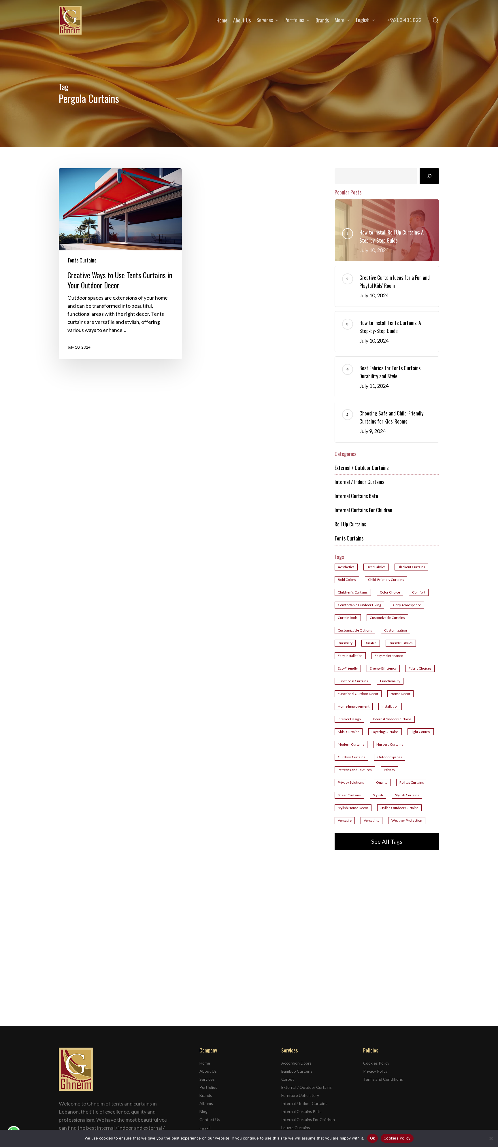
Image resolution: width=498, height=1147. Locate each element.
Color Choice (390, 592)
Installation (390, 706)
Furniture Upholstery (300, 1095)
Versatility (371, 820)
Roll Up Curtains (350, 524)
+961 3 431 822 (404, 20)
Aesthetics (346, 567)
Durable (371, 643)
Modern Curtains (351, 744)
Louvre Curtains (295, 1127)
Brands (205, 1095)
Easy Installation (350, 655)
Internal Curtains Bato (356, 496)
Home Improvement (353, 706)
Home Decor (400, 693)
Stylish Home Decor (353, 808)
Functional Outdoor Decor (358, 693)
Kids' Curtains (348, 732)
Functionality (390, 681)
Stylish (378, 795)
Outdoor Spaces (389, 757)
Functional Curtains (353, 681)
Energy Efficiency (383, 668)
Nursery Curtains (389, 744)
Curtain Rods (348, 617)
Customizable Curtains (387, 617)
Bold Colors (347, 579)
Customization (395, 630)
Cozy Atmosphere (407, 605)
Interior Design (349, 719)
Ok (372, 1138)
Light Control (421, 732)
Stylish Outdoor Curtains (399, 808)
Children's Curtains (353, 592)
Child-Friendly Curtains (386, 579)
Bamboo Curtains (296, 1071)
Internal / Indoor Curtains (359, 481)
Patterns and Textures (355, 770)
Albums (206, 1103)
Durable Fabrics (401, 643)
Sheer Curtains (349, 795)
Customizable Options (355, 630)
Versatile (345, 820)
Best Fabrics (376, 567)
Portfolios (208, 1087)
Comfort (418, 592)
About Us (208, 1071)
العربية (205, 1127)
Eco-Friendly (348, 668)
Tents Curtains (81, 260)
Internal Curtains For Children (363, 510)
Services (207, 1079)
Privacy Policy (375, 1071)
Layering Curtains (385, 732)
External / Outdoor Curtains (361, 467)
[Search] (429, 176)
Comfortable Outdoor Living (359, 605)
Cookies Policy (376, 1063)
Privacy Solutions (351, 782)
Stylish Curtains (407, 795)
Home (204, 1063)
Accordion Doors (296, 1063)
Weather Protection (406, 820)
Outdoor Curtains (351, 757)
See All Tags (386, 841)
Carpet (287, 1079)
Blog (203, 1111)
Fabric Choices (420, 668)
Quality (381, 782)
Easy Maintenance (389, 655)
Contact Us (209, 1119)
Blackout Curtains (411, 567)
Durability (345, 643)
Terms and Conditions (383, 1079)
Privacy (389, 770)
